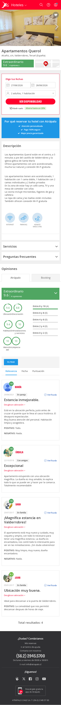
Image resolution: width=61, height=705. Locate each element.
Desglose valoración (14, 404)
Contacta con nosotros (30, 651)
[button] (56, 15)
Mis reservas (30, 643)
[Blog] (17, 678)
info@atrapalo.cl (33, 664)
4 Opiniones (14, 65)
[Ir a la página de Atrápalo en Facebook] (30, 679)
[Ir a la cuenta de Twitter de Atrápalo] (24, 679)
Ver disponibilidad (30, 101)
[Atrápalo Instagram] (37, 679)
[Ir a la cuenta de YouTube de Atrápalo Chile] (44, 679)
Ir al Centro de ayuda (30, 647)
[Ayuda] (48, 5)
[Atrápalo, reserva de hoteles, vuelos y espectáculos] (5, 5)
